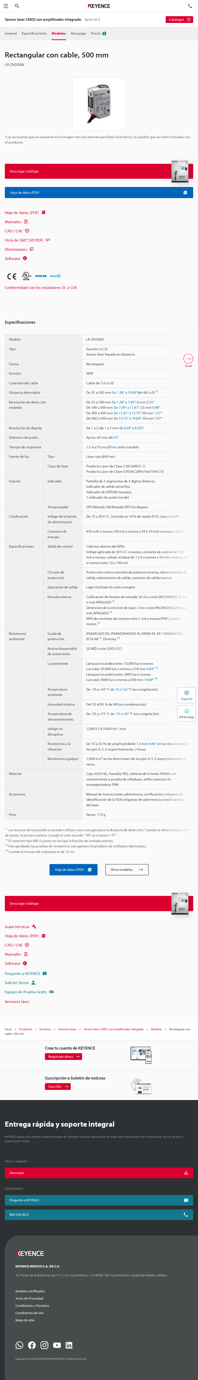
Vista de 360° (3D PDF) (24, 240)
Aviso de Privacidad (29, 1298)
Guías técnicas (17, 926)
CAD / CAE (13, 230)
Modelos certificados (30, 1291)
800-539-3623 (19, 1214)
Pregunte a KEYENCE (22, 973)
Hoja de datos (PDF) (22, 212)
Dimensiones (16, 249)
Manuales (13, 221)
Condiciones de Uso (29, 1313)
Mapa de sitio (25, 1320)
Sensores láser (17, 1001)
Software (12, 258)
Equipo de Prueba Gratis (26, 991)
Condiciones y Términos (32, 1305)
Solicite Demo (17, 982)
